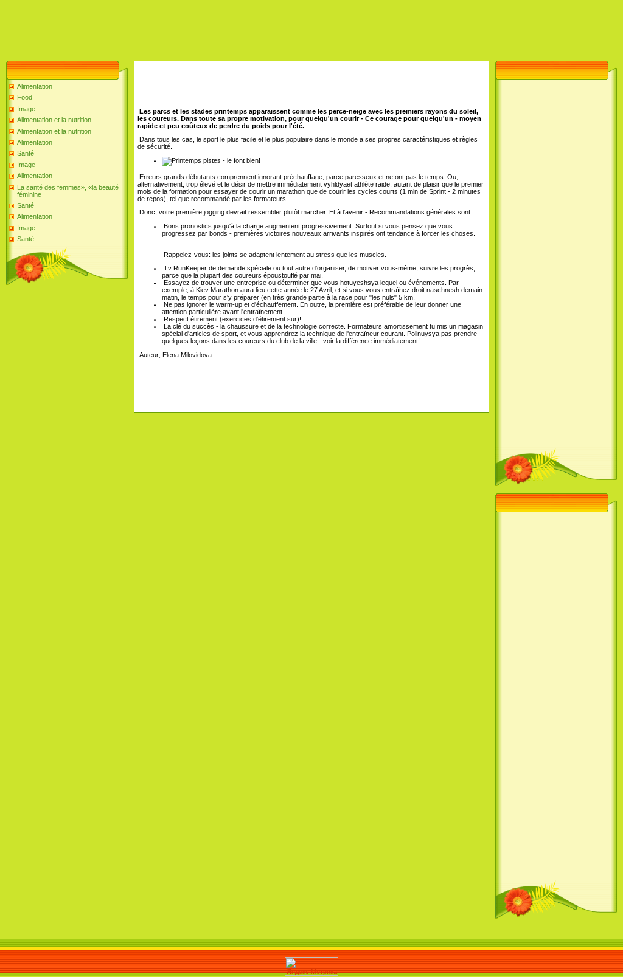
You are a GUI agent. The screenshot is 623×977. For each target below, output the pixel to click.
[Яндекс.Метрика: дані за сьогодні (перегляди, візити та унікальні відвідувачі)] (311, 966)
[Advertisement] (221, 27)
